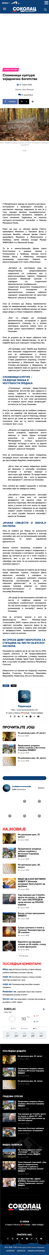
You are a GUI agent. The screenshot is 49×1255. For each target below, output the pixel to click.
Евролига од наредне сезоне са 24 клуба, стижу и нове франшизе (32, 944)
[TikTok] (31, 1239)
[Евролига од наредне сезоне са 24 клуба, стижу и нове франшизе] (9, 946)
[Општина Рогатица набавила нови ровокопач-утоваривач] (9, 1131)
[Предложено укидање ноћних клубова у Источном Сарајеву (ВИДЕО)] (9, 748)
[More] (32, 101)
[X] (34, 716)
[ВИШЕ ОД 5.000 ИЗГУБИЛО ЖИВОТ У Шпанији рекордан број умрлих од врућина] (9, 883)
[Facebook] (11, 716)
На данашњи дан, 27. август (32, 733)
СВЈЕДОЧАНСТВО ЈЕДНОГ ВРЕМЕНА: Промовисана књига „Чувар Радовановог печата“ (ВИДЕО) (31, 1182)
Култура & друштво (10, 69)
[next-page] (8, 770)
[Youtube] (38, 716)
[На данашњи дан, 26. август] (9, 761)
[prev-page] (4, 770)
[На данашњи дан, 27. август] (9, 736)
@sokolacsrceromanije (21, 786)
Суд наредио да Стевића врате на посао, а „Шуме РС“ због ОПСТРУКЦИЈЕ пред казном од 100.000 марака (31, 900)
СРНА (13, 685)
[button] (46, 3)
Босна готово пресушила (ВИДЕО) (31, 914)
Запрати (41, 788)
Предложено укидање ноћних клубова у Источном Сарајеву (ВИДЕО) (31, 747)
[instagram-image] (10, 801)
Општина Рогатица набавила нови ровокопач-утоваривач (31, 1129)
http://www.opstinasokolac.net (24, 710)
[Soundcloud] (26, 716)
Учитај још (23, 956)
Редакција (24, 706)
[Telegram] (30, 716)
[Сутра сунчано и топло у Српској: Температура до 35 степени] (9, 931)
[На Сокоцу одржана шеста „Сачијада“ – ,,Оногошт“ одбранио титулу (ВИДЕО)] (9, 1153)
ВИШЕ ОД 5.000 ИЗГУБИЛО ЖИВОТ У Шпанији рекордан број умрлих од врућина (32, 883)
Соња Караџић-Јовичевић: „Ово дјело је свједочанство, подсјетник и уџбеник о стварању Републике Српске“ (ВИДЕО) (32, 1166)
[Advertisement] (24, 39)
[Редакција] (24, 696)
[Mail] (19, 716)
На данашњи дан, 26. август (32, 758)
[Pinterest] (23, 716)
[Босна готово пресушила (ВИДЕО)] (9, 917)
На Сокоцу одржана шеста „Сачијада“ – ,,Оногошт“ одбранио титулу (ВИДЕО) (30, 1152)
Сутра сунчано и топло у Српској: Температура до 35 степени (31, 930)
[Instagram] (15, 716)
